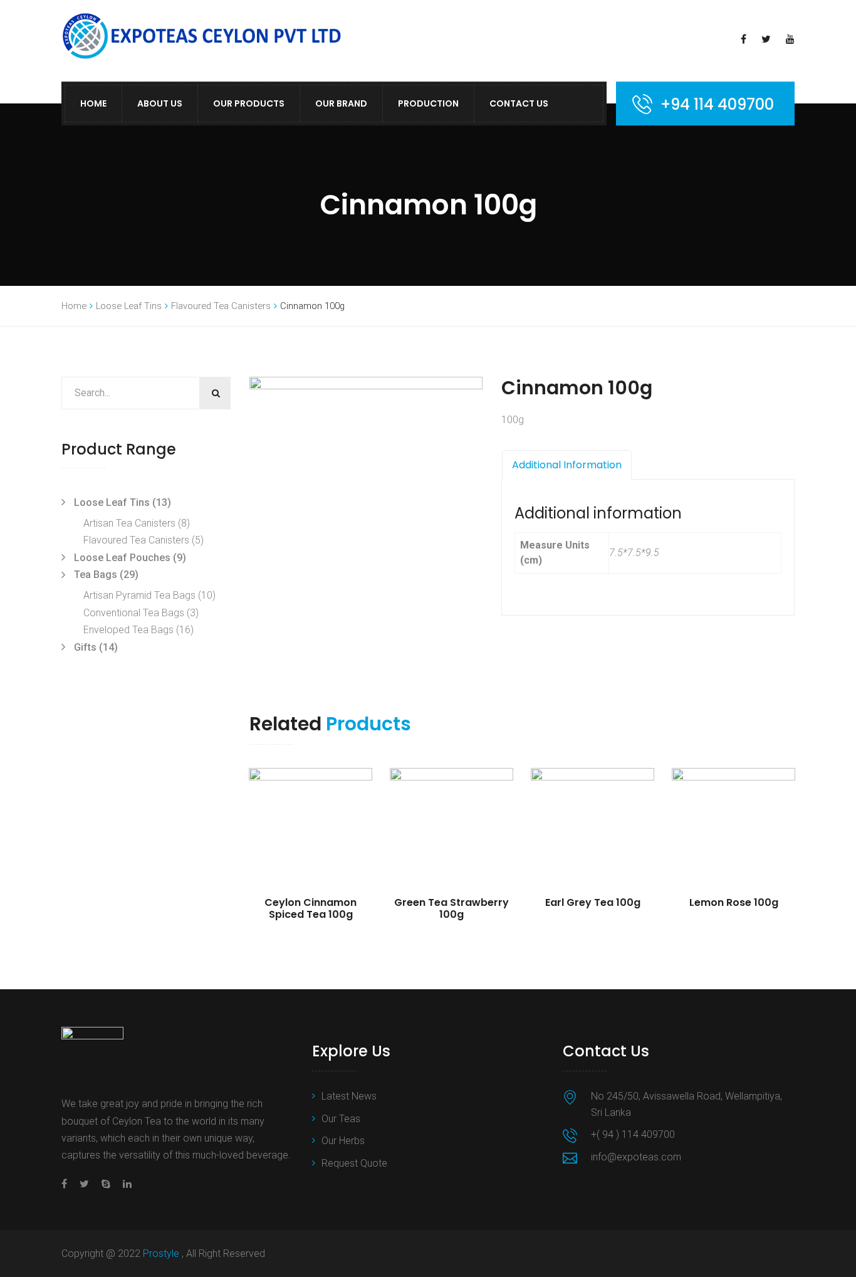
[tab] (567, 465)
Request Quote (354, 1163)
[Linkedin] (124, 1184)
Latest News (349, 1096)
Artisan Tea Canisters (129, 523)
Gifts (85, 647)
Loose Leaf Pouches (122, 558)
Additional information (567, 465)
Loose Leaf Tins (129, 306)
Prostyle (162, 1253)
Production (428, 103)
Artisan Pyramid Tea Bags (139, 595)
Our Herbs (343, 1141)
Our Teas (340, 1119)
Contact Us (518, 103)
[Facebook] (67, 1184)
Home (93, 103)
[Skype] (106, 1184)
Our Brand (341, 103)
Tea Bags (95, 575)
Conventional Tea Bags (133, 613)
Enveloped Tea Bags (128, 630)
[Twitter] (84, 1184)
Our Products (248, 103)
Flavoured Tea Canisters (221, 306)
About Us (159, 103)
